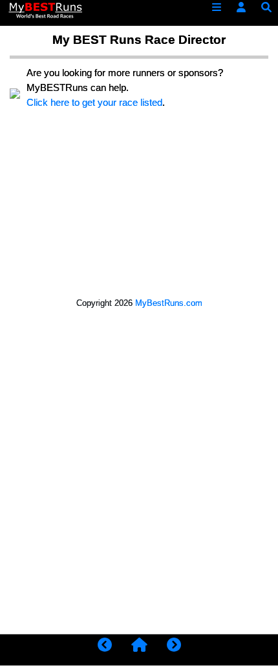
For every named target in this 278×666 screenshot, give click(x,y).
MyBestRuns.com (168, 303)
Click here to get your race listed (94, 102)
